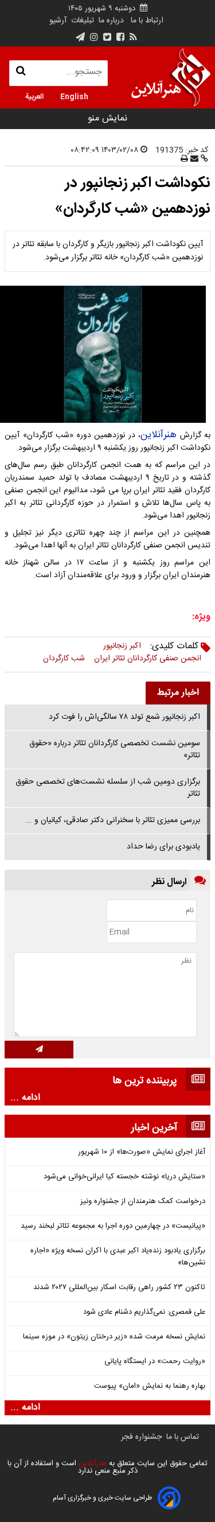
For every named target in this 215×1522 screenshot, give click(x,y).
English (74, 96)
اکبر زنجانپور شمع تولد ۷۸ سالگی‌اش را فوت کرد (124, 717)
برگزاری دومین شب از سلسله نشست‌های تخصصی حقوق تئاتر (107, 788)
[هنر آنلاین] (170, 77)
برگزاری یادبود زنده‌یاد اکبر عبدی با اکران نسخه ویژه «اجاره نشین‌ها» (117, 1257)
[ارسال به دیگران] (193, 159)
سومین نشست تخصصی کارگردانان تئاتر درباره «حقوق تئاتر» (114, 749)
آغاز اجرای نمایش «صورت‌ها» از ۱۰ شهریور (141, 1152)
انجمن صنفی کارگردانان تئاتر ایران (147, 659)
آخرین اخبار (154, 1127)
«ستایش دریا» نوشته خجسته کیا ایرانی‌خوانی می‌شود (124, 1177)
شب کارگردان (64, 659)
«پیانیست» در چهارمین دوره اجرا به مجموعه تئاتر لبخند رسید (113, 1226)
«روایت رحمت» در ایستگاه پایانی (154, 1362)
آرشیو (58, 21)
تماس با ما (182, 1437)
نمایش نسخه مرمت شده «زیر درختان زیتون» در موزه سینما (114, 1337)
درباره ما (111, 21)
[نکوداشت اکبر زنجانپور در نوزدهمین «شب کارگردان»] (107, 354)
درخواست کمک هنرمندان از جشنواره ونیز (142, 1202)
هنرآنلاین (158, 435)
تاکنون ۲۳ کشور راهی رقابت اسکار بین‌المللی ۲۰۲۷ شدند (119, 1288)
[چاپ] (184, 159)
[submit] (39, 1049)
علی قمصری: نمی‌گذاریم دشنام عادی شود (144, 1312)
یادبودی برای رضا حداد (163, 847)
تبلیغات (81, 21)
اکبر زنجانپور (122, 646)
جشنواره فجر (141, 1437)
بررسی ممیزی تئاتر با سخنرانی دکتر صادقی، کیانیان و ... (112, 820)
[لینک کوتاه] (203, 159)
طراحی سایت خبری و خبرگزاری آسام (102, 1497)
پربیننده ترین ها (144, 1080)
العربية (34, 96)
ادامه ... (25, 1098)
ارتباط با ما (147, 21)
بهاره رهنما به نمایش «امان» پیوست (149, 1386)
